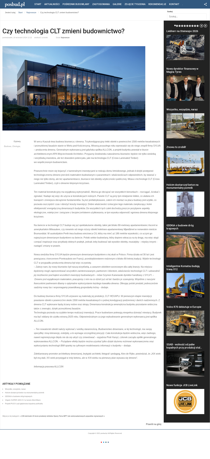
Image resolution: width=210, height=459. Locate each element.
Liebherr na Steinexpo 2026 (182, 31)
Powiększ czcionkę (53, 37)
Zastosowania (101, 4)
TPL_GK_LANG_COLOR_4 (108, 442)
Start (37, 4)
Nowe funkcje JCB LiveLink (181, 385)
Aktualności (52, 4)
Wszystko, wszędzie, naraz (182, 109)
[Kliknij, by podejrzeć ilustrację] (81, 88)
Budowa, (8, 146)
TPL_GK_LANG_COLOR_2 (103, 442)
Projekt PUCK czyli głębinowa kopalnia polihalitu (24, 404)
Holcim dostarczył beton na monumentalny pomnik (182, 186)
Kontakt (174, 4)
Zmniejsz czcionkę (50, 37)
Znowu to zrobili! (176, 147)
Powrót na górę (153, 424)
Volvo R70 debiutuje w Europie (183, 306)
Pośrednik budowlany (76, 4)
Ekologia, (16, 146)
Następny (205, 25)
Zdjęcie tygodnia (135, 4)
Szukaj (170, 12)
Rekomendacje (157, 4)
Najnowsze (65, 38)
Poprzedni (201, 25)
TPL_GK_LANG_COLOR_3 (105, 442)
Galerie (117, 4)
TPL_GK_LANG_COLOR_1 (101, 442)
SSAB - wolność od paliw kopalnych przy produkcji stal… (184, 346)
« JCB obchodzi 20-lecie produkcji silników (36, 416)
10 (198, 26)
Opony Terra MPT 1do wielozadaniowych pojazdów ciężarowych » (79, 416)
